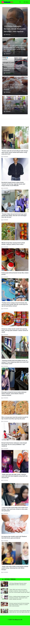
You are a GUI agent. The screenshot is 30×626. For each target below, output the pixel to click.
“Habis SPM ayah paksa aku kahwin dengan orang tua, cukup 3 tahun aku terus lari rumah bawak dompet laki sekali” (19, 591)
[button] (20, 2)
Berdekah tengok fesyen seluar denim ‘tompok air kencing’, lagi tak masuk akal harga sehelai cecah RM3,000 (13, 184)
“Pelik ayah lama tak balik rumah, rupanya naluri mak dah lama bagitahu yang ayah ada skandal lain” (15, 476)
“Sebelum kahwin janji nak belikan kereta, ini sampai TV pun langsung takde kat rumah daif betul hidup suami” (15, 362)
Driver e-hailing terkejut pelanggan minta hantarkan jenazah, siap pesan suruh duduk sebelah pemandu (19, 598)
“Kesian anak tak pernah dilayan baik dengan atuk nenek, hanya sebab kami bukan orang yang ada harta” (15, 152)
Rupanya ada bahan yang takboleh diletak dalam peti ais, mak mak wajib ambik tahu (14, 106)
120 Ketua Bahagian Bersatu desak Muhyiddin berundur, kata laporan (15, 29)
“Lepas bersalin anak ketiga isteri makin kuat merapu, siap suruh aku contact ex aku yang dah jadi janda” (15, 509)
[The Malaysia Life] (7, 2)
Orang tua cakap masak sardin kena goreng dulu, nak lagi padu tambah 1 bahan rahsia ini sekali (15, 330)
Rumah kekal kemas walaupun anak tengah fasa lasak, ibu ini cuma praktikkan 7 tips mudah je (14, 444)
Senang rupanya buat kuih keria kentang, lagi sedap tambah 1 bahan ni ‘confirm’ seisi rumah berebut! (19, 605)
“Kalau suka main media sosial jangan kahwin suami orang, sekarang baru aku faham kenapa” (15, 568)
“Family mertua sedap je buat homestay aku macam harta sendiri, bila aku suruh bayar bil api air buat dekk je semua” (15, 304)
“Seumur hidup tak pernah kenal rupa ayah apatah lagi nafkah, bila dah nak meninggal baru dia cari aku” (14, 215)
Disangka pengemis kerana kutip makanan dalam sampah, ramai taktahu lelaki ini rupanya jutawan (14, 393)
